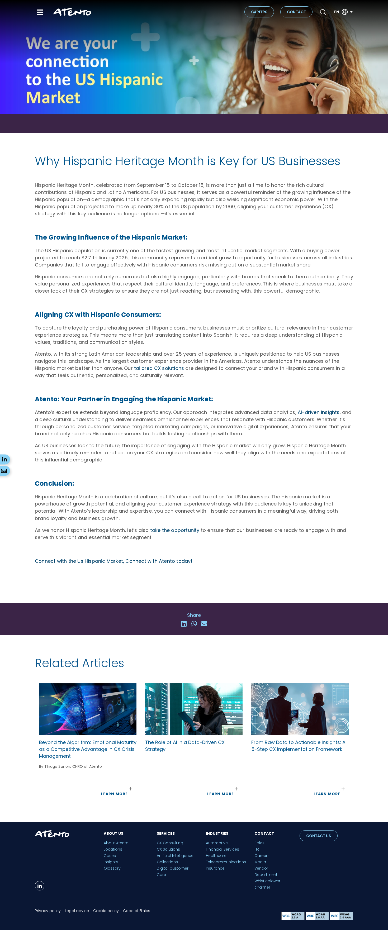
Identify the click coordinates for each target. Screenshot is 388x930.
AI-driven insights (319, 412)
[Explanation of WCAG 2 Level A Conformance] (293, 918)
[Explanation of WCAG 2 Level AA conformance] (318, 918)
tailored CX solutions (159, 368)
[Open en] (351, 12)
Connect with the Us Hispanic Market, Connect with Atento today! (113, 561)
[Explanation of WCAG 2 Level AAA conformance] (341, 918)
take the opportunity (175, 530)
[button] (184, 624)
